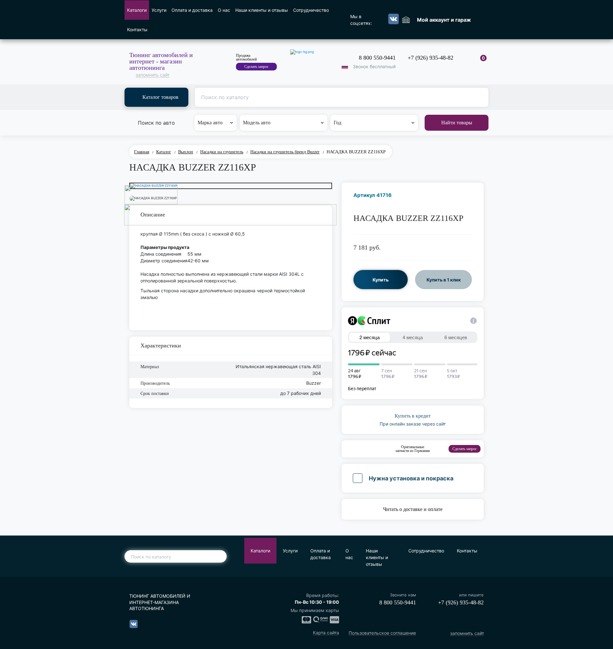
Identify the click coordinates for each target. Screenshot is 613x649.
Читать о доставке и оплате (413, 509)
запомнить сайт (153, 75)
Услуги (159, 10)
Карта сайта (326, 633)
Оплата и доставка (192, 10)
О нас (224, 10)
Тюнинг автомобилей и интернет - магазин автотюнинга (161, 61)
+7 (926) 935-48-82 (430, 58)
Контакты (137, 29)
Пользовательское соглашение (382, 633)
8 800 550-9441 (377, 58)
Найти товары (456, 122)
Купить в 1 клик (444, 279)
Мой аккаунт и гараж (444, 20)
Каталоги (137, 10)
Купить (381, 279)
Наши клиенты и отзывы (261, 10)
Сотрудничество (311, 10)
